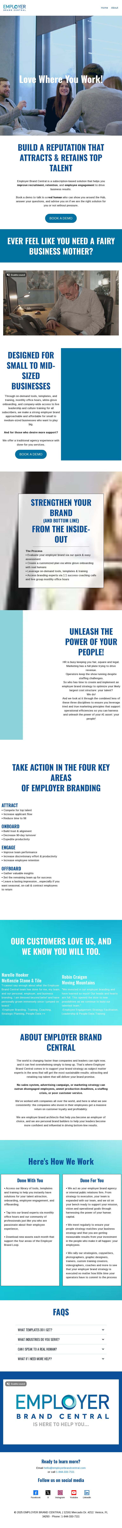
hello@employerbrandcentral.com (65, 1467)
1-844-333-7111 (65, 1471)
